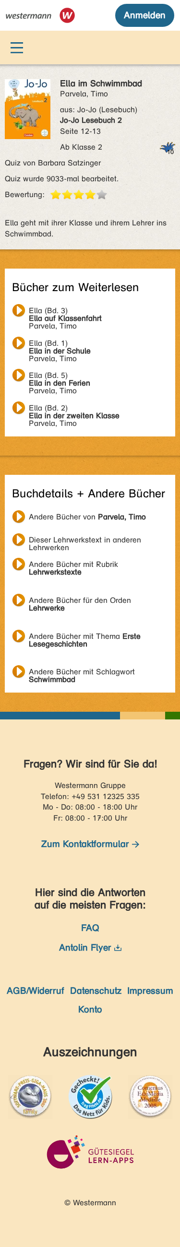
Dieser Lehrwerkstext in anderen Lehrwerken (85, 541)
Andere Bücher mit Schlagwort (82, 673)
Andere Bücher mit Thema (85, 637)
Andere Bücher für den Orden (80, 601)
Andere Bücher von (87, 516)
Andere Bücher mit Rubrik (73, 565)
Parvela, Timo (65, 312)
